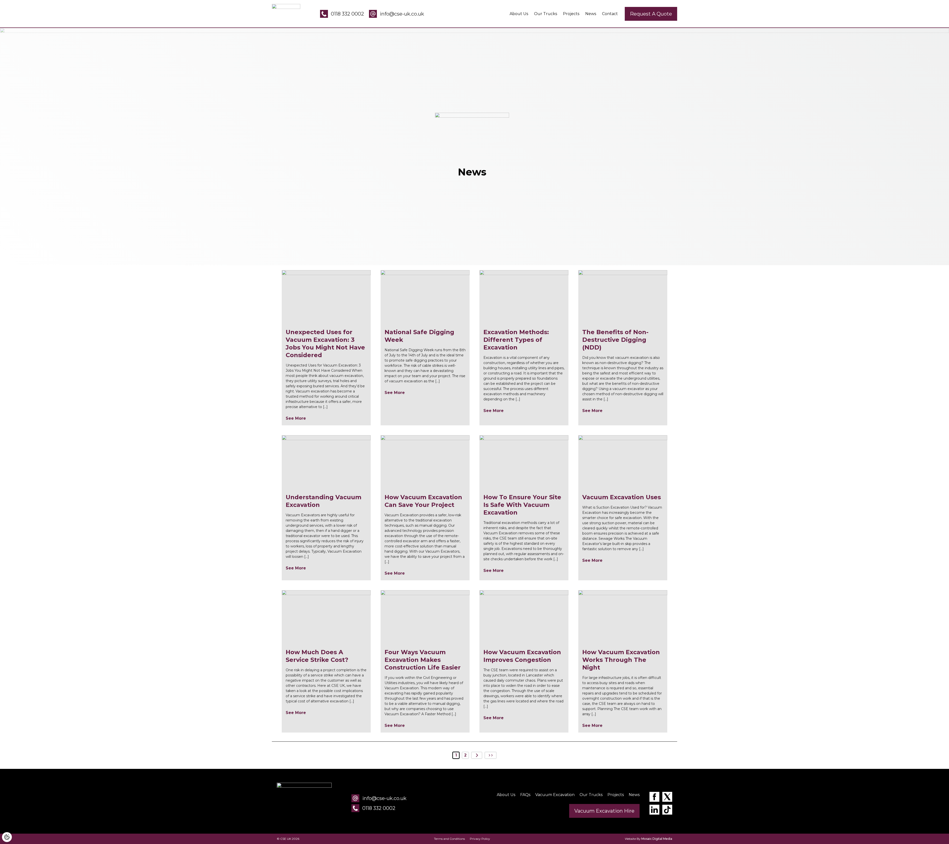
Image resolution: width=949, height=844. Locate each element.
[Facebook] (654, 797)
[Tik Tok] (667, 810)
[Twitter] (667, 797)
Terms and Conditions (449, 839)
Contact (610, 13)
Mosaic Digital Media (656, 839)
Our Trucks (545, 13)
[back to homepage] (304, 803)
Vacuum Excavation (555, 794)
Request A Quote (651, 14)
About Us (519, 13)
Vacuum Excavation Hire (604, 811)
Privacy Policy (480, 839)
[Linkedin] (654, 810)
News (590, 13)
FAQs (525, 794)
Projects (571, 13)
